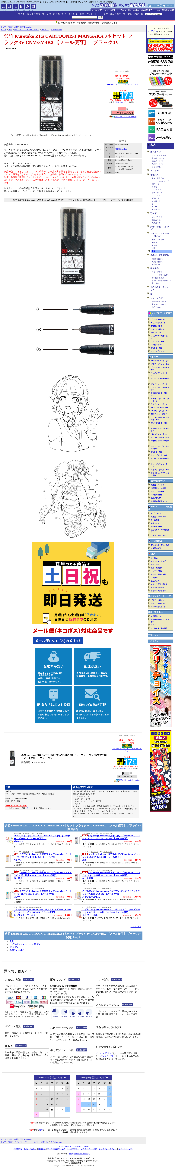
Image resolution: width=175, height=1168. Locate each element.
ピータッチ (156, 195)
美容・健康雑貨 (156, 568)
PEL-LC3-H (26, 870)
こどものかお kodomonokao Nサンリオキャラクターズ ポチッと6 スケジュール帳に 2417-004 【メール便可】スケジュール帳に (111, 912)
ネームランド (157, 193)
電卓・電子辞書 (158, 178)
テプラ (154, 207)
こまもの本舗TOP (64, 1146)
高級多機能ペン (158, 259)
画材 (152, 294)
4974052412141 (107, 870)
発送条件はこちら (120, 102)
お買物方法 (18, 1149)
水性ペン (14, 947)
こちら (29, 808)
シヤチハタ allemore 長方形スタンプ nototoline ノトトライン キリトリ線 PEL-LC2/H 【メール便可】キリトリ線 (111, 875)
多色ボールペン (158, 158)
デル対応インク (156, 326)
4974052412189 (107, 833)
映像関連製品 (156, 548)
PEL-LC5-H (26, 852)
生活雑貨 (154, 578)
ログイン (152, 31)
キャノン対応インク (158, 323)
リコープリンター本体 (159, 455)
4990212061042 (106, 907)
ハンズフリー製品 (157, 491)
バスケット (77, 1146)
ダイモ (154, 187)
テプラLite (156, 209)
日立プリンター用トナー (160, 404)
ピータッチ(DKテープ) (160, 181)
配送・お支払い (30, 1149)
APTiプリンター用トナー (160, 361)
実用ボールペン (158, 164)
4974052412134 (39, 888)
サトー (154, 204)
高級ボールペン (158, 161)
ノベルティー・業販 (89, 1149)
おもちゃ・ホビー (157, 587)
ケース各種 (155, 520)
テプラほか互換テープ (114, 14)
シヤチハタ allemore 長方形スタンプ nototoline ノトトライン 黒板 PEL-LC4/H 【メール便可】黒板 (111, 857)
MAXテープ (156, 190)
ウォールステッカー (158, 591)
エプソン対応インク (158, 329)
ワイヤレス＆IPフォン (159, 535)
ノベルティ (153, 641)
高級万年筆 (156, 220)
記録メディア (156, 498)
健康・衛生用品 (155, 612)
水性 (153, 251)
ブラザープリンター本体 (160, 364)
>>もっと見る (136, 927)
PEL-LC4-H (94, 852)
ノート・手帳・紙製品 (160, 275)
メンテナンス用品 (157, 341)
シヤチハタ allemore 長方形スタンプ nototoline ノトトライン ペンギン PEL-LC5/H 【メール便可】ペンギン (43, 857)
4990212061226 (106, 888)
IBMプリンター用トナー (160, 411)
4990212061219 (37, 907)
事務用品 (154, 268)
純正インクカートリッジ (159, 596)
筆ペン (154, 242)
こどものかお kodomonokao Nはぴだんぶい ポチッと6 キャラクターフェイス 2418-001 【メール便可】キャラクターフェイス (42, 912)
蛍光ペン (155, 245)
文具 (130, 14)
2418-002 (93, 888)
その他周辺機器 (156, 495)
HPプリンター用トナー (159, 408)
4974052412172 (39, 852)
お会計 (86, 1146)
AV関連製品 (156, 541)
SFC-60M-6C (26, 833)
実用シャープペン (159, 304)
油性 (153, 248)
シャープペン (156, 298)
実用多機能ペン (158, 262)
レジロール (156, 201)
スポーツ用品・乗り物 (159, 584)
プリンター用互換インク (54, 14)
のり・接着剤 (157, 272)
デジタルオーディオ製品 (160, 545)
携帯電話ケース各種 (158, 488)
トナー (98, 14)
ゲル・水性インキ (159, 155)
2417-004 (93, 907)
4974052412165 (107, 852)
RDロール (155, 198)
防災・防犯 (155, 564)
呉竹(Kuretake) (121, 149)
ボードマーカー (158, 240)
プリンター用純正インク (80, 14)
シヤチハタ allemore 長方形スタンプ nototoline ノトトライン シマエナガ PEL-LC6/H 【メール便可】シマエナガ (111, 839)
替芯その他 (156, 167)
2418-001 (25, 907)
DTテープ (155, 184)
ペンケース (155, 171)
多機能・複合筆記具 (159, 255)
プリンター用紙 (156, 348)
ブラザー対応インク (158, 319)
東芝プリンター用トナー (160, 470)
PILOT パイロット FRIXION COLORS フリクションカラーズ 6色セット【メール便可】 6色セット (42, 839)
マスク (21, 14)
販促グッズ (155, 581)
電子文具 (154, 175)
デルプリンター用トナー (160, 384)
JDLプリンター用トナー (160, 414)
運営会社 (42, 1149)
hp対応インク (156, 332)
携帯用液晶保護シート (159, 501)
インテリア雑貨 (156, 571)
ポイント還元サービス (56, 1149)
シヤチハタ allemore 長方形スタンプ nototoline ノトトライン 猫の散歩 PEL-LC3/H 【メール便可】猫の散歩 (43, 875)
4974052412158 (39, 870)
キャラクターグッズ (158, 561)
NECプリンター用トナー (160, 434)
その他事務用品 (158, 278)
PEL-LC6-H (94, 833)
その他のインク (156, 345)
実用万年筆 (156, 223)
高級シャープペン (159, 301)
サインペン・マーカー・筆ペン (25, 944)
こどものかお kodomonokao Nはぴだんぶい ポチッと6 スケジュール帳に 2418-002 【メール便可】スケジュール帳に (111, 894)
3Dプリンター (156, 513)
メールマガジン (103, 1053)
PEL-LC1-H (26, 888)
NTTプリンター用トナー (160, 437)
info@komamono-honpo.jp (79, 1154)
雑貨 (153, 554)
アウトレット (154, 635)
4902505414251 (40, 833)
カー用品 (154, 558)
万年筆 (153, 213)
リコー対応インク (157, 351)
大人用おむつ (33, 14)
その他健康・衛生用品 (159, 628)
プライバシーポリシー (108, 1149)
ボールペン (155, 152)
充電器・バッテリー (158, 485)
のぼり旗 (138, 14)
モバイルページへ (125, 1149)
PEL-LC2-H (94, 870)
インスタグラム (107, 1056)
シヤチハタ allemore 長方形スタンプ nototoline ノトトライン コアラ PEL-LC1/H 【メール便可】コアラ (43, 894)
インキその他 (157, 217)
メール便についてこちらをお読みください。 (123, 85)
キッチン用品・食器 (158, 574)
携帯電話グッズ (158, 481)
